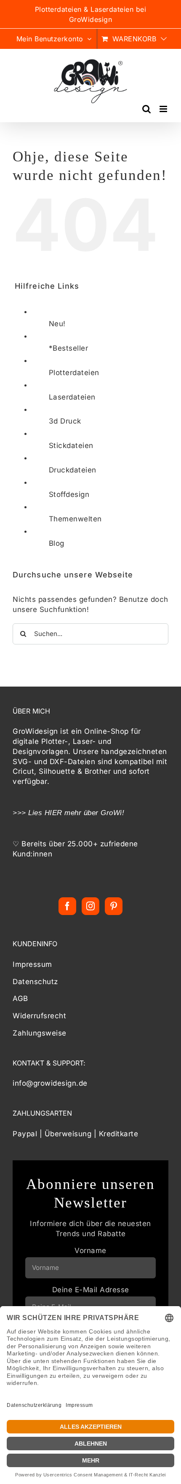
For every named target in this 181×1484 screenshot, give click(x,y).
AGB (20, 998)
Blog (56, 543)
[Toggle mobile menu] (164, 109)
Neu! (57, 323)
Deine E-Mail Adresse (90, 1289)
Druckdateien (72, 470)
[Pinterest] (114, 906)
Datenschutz (35, 981)
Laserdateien (72, 397)
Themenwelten (75, 519)
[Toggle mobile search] (146, 109)
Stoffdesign (69, 494)
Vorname (90, 1250)
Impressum (32, 964)
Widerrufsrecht (39, 1016)
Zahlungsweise (40, 1033)
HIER (53, 813)
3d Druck (65, 421)
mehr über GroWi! (94, 813)
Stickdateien (71, 445)
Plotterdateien (74, 372)
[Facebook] (68, 906)
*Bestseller (68, 348)
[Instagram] (91, 906)
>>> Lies (29, 813)
